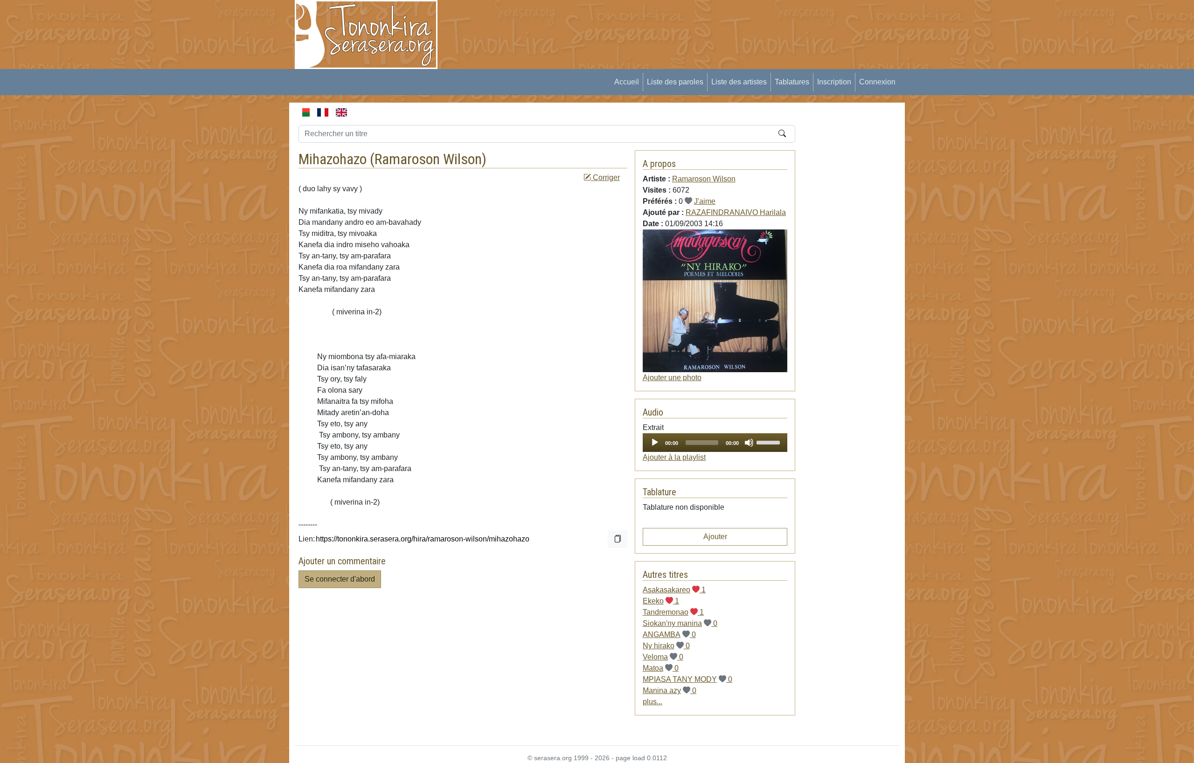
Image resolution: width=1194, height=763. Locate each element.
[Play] (654, 442)
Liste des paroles (675, 82)
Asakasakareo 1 (674, 590)
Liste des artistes (739, 82)
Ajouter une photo (672, 378)
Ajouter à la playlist (674, 457)
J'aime (704, 201)
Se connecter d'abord (340, 579)
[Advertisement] (618, 21)
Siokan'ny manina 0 (680, 623)
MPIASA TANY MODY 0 (687, 679)
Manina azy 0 (669, 690)
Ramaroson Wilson (428, 159)
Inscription (834, 82)
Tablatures (792, 82)
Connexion (877, 82)
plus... (652, 702)
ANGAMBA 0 (669, 634)
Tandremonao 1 (673, 612)
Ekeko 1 (661, 601)
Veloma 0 (663, 657)
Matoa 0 (661, 668)
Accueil (626, 82)
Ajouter (715, 537)
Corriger (605, 177)
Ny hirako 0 (666, 646)
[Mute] (749, 442)
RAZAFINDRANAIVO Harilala (736, 212)
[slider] (770, 441)
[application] (715, 442)
